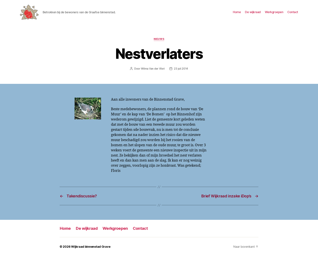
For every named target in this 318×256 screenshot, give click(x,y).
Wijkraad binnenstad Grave (90, 246)
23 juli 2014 (181, 68)
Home (237, 12)
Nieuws (159, 39)
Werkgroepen (274, 12)
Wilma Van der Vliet (153, 68)
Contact (292, 12)
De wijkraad (253, 12)
